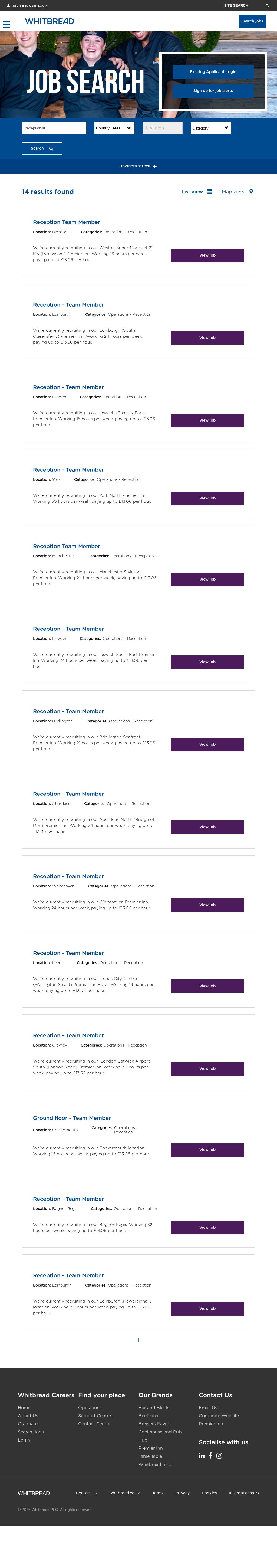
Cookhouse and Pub (160, 1432)
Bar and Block (153, 1408)
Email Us (208, 1408)
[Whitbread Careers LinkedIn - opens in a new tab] (202, 1455)
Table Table (150, 1456)
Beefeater (148, 1416)
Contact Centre (94, 1424)
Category (200, 128)
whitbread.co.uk (125, 1493)
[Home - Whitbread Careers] (50, 21)
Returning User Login (29, 5)
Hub (142, 1440)
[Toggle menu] (6, 24)
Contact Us (86, 1493)
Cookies (209, 1493)
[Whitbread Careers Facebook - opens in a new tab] (210, 1455)
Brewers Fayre (153, 1424)
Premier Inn (150, 1448)
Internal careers (244, 1493)
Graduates (29, 1424)
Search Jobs (31, 1432)
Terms (158, 1493)
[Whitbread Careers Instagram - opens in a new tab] (219, 1455)
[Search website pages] (267, 6)
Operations (90, 1408)
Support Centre (94, 1416)
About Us (28, 1416)
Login (24, 1440)
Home (24, 1408)
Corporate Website (219, 1416)
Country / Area (108, 128)
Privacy (183, 1493)
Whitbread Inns (155, 1464)
